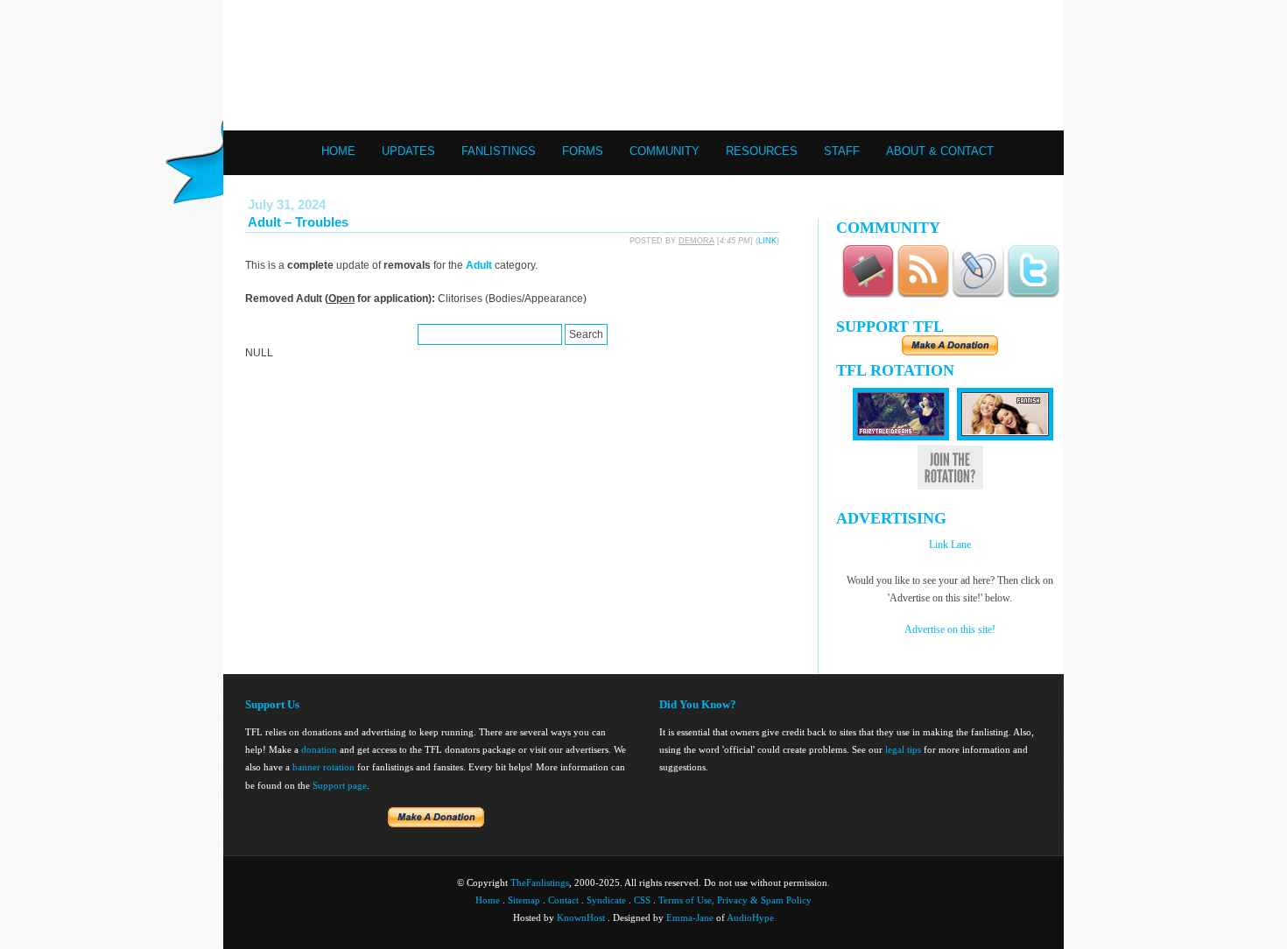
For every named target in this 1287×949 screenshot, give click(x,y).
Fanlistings (498, 151)
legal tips (903, 749)
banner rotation (323, 767)
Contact (563, 900)
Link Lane (950, 544)
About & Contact (940, 151)
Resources (762, 151)
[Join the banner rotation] (950, 486)
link (767, 240)
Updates (408, 151)
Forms (582, 151)
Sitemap (524, 900)
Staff (842, 151)
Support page (340, 785)
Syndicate (606, 900)
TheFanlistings (539, 882)
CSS (642, 900)
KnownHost (581, 917)
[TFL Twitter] (1033, 294)
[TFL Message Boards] (867, 294)
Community (664, 151)
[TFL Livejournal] (978, 294)
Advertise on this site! (949, 629)
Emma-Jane (690, 917)
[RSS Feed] (923, 294)
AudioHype (750, 917)
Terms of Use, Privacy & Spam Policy (735, 900)
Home (338, 151)
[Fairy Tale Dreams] (901, 437)
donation (319, 749)
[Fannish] (1005, 437)
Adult (479, 265)
